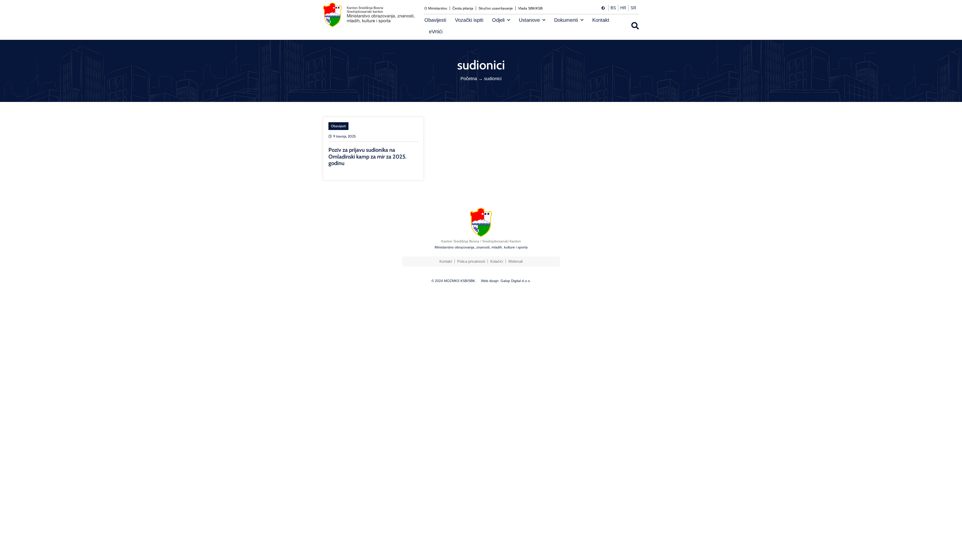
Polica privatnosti (471, 261)
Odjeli (498, 20)
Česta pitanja (462, 8)
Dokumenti (566, 20)
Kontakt (600, 20)
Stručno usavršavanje (495, 8)
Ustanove (529, 20)
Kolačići (496, 261)
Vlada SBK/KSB (530, 8)
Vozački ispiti (469, 20)
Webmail (515, 261)
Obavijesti (435, 20)
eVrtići (435, 31)
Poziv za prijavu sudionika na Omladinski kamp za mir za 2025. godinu (367, 157)
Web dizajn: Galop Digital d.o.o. (506, 281)
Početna (468, 78)
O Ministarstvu (435, 8)
